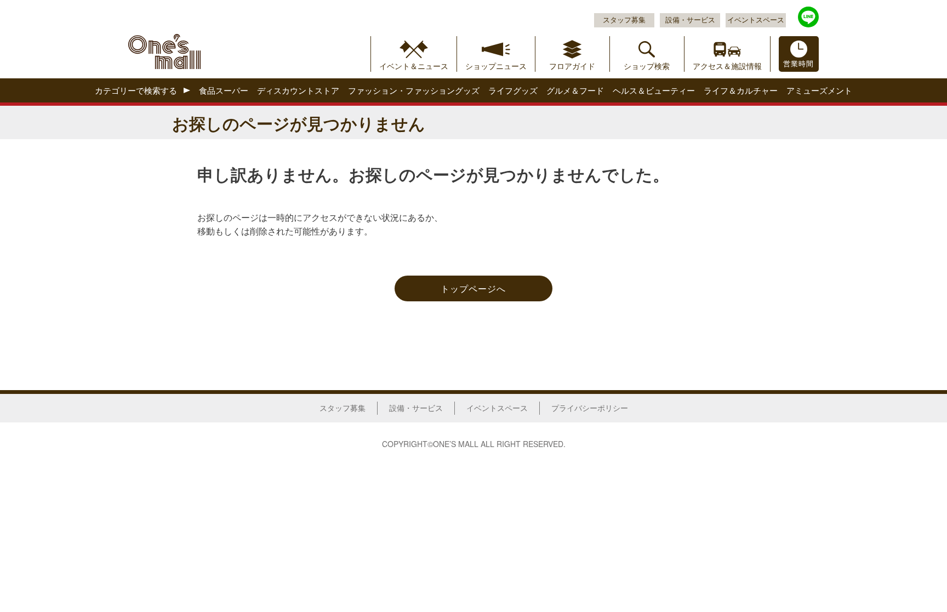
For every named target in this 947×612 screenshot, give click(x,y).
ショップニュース (496, 65)
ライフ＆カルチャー (741, 90)
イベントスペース (755, 20)
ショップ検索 (647, 65)
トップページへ (473, 288)
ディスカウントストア (298, 90)
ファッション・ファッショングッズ (414, 90)
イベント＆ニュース (413, 65)
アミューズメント (819, 90)
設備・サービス (690, 20)
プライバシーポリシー (589, 407)
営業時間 (798, 63)
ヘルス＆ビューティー (654, 90)
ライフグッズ (513, 90)
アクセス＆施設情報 (727, 65)
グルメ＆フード (575, 90)
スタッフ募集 (624, 20)
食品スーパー (223, 90)
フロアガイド (572, 65)
